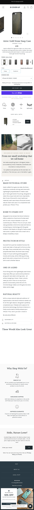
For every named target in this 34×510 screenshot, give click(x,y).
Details (7, 180)
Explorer (15, 71)
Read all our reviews (17, 485)
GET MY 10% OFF (9, 503)
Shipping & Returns (10, 323)
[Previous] (3, 62)
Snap (5, 71)
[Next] (30, 62)
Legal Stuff (16, 475)
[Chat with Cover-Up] (30, 506)
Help (16, 464)
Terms (20, 454)
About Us (16, 469)
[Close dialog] (32, 489)
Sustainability (9, 319)
